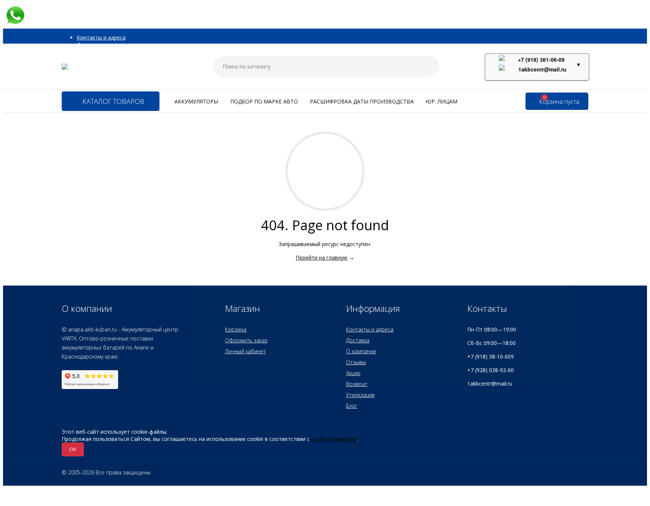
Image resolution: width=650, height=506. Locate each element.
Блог (351, 405)
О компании (361, 351)
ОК (72, 449)
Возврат (357, 383)
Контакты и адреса (101, 37)
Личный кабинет (245, 351)
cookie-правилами (334, 438)
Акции (353, 373)
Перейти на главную (322, 257)
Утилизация (360, 394)
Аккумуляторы (196, 101)
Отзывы (356, 362)
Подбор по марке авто (264, 101)
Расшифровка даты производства (362, 101)
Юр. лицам (441, 101)
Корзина (235, 329)
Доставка (357, 340)
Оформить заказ (246, 340)
